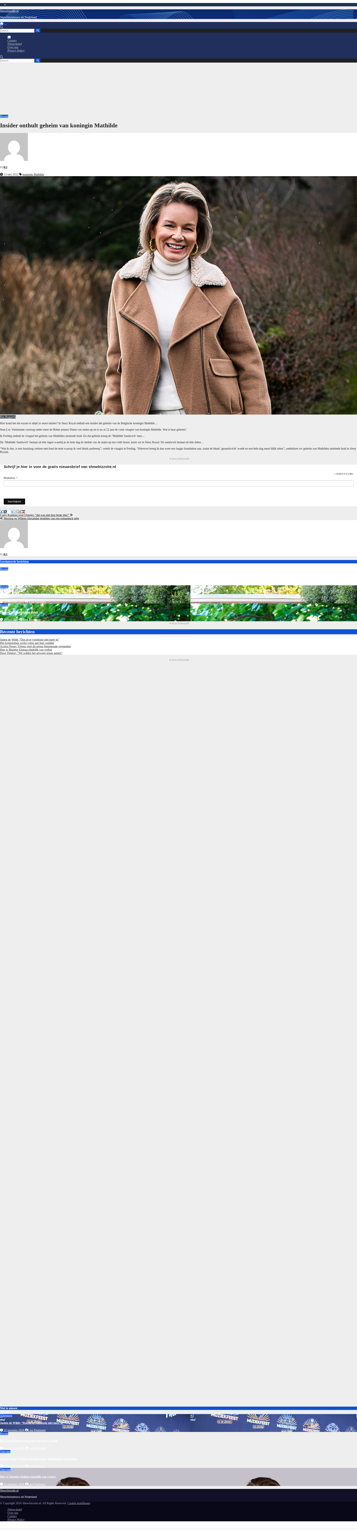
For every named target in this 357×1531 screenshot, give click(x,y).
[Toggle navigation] (5, 24)
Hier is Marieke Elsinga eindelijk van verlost (26, 649)
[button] (1, 26)
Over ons (12, 47)
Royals (4, 116)
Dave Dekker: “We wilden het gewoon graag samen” (31, 653)
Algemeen (6, 1415)
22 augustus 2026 (14, 583)
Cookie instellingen (78, 1503)
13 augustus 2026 (14, 601)
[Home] (1, 23)
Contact (12, 40)
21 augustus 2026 (14, 1484)
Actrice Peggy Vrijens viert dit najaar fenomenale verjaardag (35, 646)
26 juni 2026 (11, 619)
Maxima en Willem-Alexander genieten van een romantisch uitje (41, 518)
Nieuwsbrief (14, 43)
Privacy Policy (16, 50)
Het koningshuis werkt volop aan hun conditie (29, 576)
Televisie (5, 1451)
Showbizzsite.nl (9, 10)
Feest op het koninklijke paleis (19, 612)
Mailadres (10, 478)
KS (5, 167)
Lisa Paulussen (37, 583)
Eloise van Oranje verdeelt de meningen (25, 594)
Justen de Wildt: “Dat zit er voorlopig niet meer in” (29, 639)
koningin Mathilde (33, 174)
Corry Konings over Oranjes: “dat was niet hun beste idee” (35, 515)
